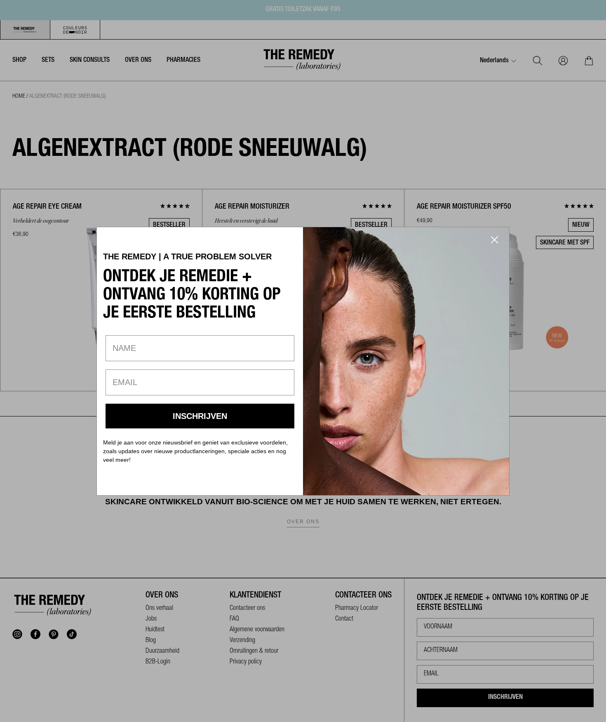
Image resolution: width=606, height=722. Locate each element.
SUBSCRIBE (200, 416)
